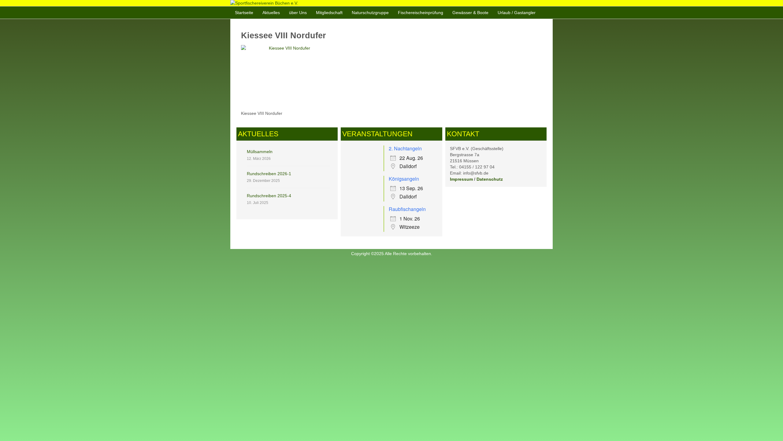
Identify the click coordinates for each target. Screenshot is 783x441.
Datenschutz (490, 179)
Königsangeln (404, 178)
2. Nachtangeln (405, 148)
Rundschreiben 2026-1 (269, 173)
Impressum (461, 179)
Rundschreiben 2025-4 (269, 195)
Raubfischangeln (407, 209)
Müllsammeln (260, 151)
